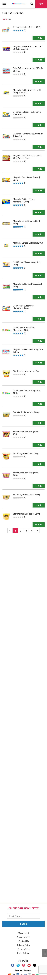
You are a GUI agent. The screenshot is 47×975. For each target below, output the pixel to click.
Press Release (23, 953)
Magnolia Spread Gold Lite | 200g (28, 243)
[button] (39, 38)
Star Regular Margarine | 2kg (26, 371)
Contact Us (23, 941)
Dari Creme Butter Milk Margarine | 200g (23, 307)
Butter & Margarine (19, 13)
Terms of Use (23, 949)
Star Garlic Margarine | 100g (26, 412)
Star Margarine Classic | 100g (26, 494)
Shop (4, 13)
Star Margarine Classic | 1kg (25, 453)
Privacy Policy (23, 945)
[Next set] (37, 530)
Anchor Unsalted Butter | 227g (27, 27)
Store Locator (23, 937)
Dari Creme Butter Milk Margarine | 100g (23, 328)
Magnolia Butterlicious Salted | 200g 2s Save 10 (27, 91)
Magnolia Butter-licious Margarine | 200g (23, 200)
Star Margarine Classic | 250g (26, 513)
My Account (23, 933)
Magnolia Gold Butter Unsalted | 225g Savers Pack (27, 156)
